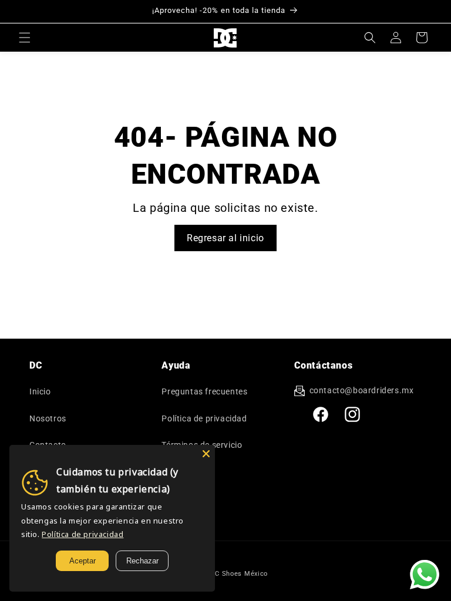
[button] (25, 37)
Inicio (40, 391)
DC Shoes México (239, 574)
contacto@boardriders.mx (361, 390)
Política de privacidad (204, 418)
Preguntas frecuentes (204, 391)
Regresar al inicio (225, 238)
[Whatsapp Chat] (424, 574)
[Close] (206, 454)
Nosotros (47, 418)
